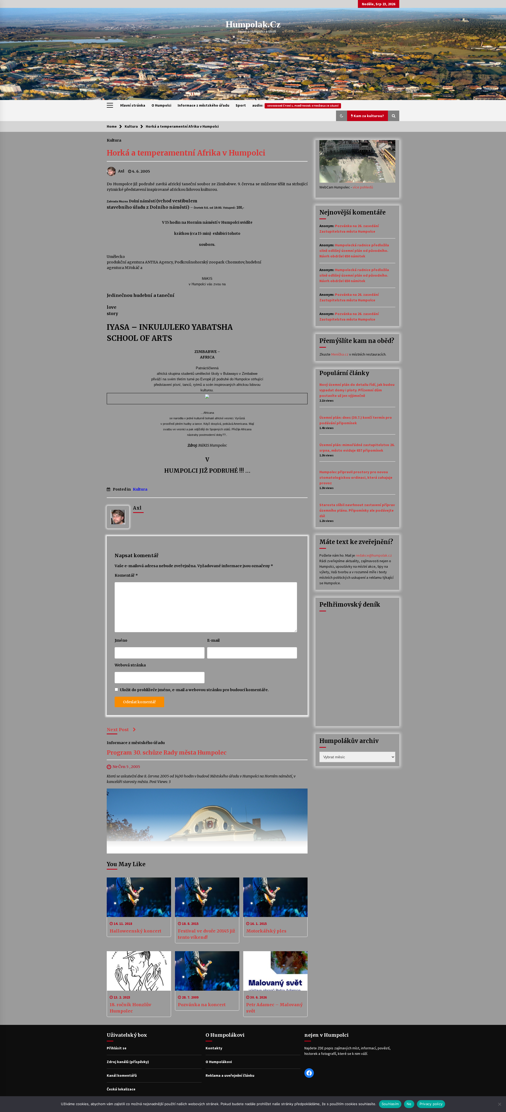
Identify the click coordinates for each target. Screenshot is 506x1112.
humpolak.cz (253, 24)
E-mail (213, 640)
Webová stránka (130, 665)
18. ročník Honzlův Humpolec (130, 1008)
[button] (341, 116)
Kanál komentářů (122, 1075)
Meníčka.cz (339, 354)
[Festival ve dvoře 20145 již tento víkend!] (207, 897)
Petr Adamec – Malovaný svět (274, 1008)
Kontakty (214, 1048)
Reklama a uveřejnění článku (230, 1075)
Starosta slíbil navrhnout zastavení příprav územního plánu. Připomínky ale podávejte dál (357, 510)
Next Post (118, 729)
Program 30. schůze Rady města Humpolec (166, 752)
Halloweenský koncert (135, 931)
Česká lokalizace (121, 1089)
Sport (241, 105)
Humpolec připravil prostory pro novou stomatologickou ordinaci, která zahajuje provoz (355, 477)
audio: (295, 105)
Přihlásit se (116, 1048)
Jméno (121, 640)
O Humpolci (161, 105)
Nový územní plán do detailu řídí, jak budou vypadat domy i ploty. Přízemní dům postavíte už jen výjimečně (357, 390)
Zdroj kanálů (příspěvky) (128, 1061)
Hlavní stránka (132, 105)
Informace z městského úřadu (203, 105)
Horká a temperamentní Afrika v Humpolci (186, 153)
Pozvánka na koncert (202, 1004)
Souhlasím (390, 1104)
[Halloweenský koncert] (139, 897)
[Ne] (499, 1104)
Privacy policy (431, 1104)
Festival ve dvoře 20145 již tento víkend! (206, 934)
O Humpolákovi (219, 1061)
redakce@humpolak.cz (374, 555)
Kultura (114, 140)
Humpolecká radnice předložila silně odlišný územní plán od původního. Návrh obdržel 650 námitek (354, 250)
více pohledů (363, 187)
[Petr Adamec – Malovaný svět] (275, 971)
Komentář (126, 575)
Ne (409, 1104)
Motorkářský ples (266, 931)
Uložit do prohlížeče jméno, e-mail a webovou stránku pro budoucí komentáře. (194, 689)
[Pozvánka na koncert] (207, 971)
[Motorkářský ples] (275, 897)
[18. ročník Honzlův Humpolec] (139, 971)
